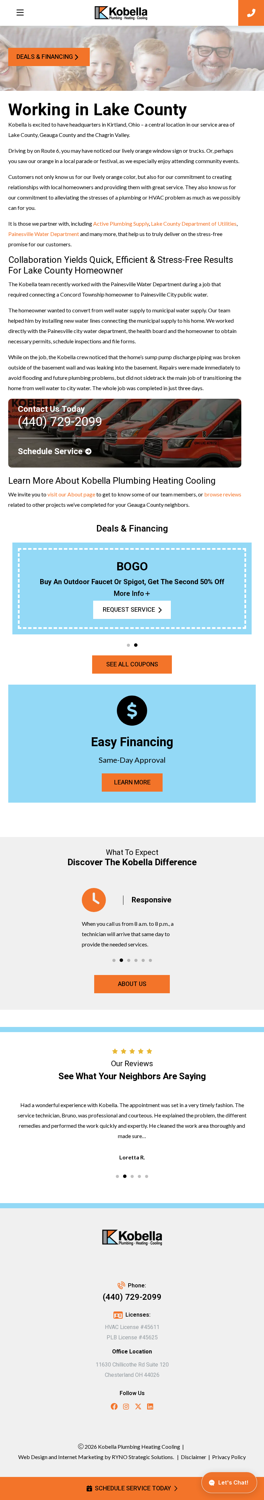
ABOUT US (132, 984)
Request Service (129, 609)
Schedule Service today (133, 1488)
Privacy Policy (229, 1457)
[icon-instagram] (126, 1408)
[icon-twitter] (138, 1408)
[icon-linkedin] (150, 1408)
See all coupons (132, 664)
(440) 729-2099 (132, 1297)
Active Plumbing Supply (121, 223)
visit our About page (71, 494)
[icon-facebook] (114, 1408)
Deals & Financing (44, 57)
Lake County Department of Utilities (193, 223)
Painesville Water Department (43, 234)
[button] (128, 645)
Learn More (132, 782)
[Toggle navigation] (20, 13)
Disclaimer (193, 1457)
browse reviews (222, 494)
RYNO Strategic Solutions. (142, 1457)
